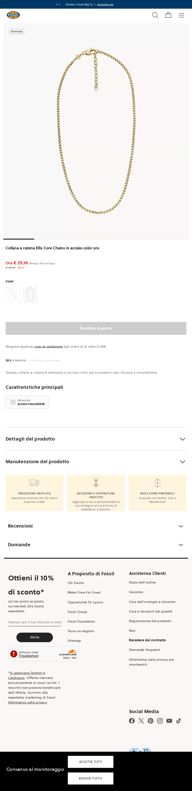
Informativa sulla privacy (27, 702)
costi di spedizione (48, 346)
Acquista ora (105, 4)
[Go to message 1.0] (56, 4)
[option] (96, 130)
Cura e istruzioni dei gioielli (151, 611)
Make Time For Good (84, 592)
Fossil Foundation (81, 621)
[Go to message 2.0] (59, 4)
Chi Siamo (76, 582)
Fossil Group (77, 611)
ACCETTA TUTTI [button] (90, 761)
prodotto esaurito (96, 328)
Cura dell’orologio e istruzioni (152, 601)
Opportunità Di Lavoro (85, 602)
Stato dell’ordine (142, 582)
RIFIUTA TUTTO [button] (90, 778)
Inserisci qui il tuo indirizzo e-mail (35, 622)
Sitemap (74, 640)
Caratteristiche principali (34, 387)
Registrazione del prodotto (150, 621)
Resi (132, 630)
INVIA (34, 637)
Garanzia (136, 592)
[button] (96, 439)
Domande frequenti (144, 649)
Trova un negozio (81, 631)
